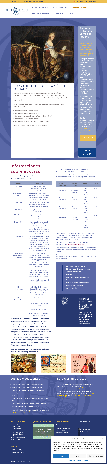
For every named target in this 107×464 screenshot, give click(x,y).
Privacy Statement (83, 460)
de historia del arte (81, 395)
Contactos (72, 13)
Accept (61, 456)
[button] (103, 439)
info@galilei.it (15, 412)
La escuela (43, 8)
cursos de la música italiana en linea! (87, 130)
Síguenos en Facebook (84, 430)
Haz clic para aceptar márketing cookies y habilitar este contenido (43, 431)
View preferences (95, 456)
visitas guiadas (79, 388)
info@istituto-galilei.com (75, 244)
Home (34, 8)
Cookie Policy (72, 460)
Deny (78, 456)
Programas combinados (41, 13)
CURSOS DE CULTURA (79, 8)
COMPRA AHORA (87, 152)
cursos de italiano (60, 8)
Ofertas (59, 13)
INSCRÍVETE (87, 138)
